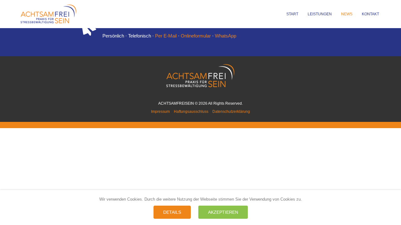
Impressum (160, 111)
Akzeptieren (223, 212)
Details (172, 212)
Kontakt (370, 14)
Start (292, 14)
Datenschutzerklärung (231, 111)
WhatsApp (225, 35)
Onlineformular (196, 35)
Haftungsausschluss (191, 111)
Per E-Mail (166, 35)
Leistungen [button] (320, 14)
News (346, 14)
